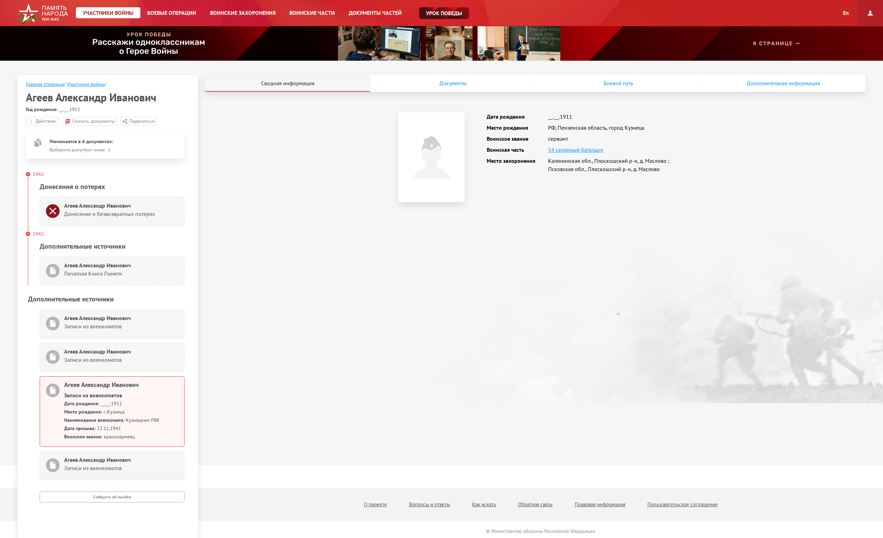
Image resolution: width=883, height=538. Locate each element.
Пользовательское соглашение (682, 504)
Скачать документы (93, 121)
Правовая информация (600, 504)
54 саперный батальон (575, 149)
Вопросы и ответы (429, 504)
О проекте (375, 504)
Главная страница (45, 84)
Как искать (484, 504)
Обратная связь (535, 504)
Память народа (42, 13)
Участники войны (86, 84)
